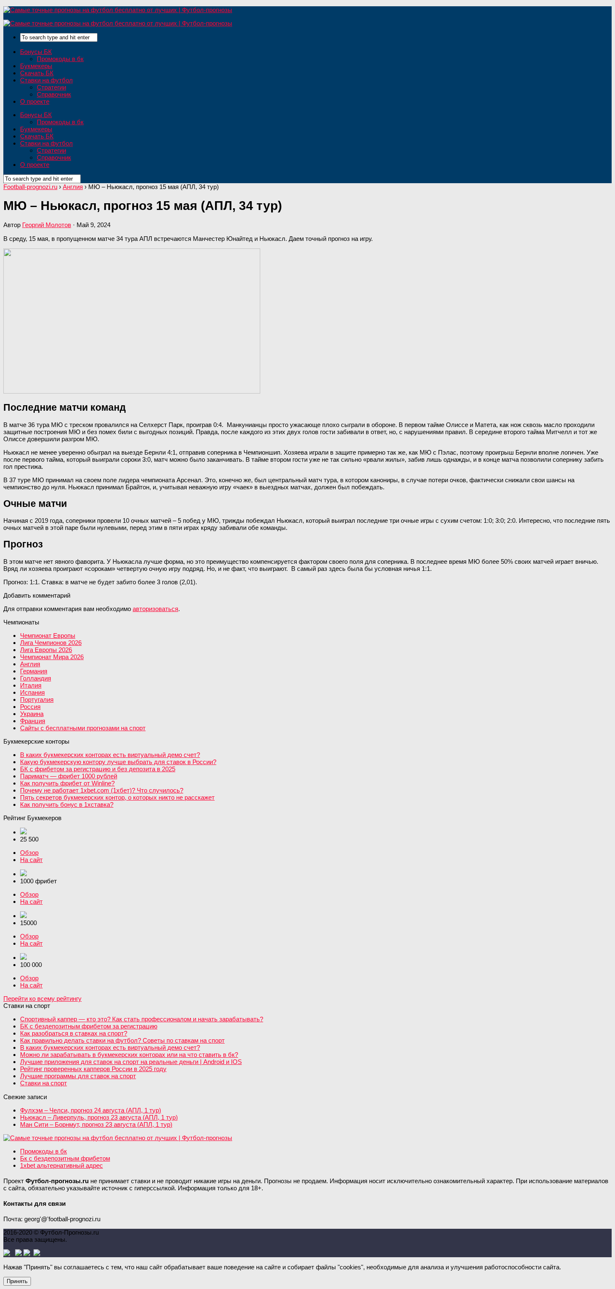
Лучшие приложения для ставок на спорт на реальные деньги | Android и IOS (131, 1061)
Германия (33, 671)
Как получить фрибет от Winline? (67, 783)
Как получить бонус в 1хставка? (66, 804)
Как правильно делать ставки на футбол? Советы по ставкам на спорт (122, 1040)
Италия (30, 685)
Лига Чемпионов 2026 (51, 642)
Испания (32, 692)
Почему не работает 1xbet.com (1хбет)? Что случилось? (101, 790)
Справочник (54, 94)
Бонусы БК (36, 51)
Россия (30, 706)
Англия (30, 664)
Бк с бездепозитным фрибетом (65, 1158)
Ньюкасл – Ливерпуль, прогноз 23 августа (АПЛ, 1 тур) (99, 1117)
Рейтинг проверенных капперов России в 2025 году (93, 1068)
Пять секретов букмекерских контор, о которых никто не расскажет (117, 797)
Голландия (35, 678)
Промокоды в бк (60, 58)
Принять (17, 1281)
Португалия (37, 699)
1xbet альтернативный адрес (61, 1165)
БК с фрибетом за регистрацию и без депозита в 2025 (97, 768)
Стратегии (51, 87)
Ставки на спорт (43, 1083)
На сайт (31, 859)
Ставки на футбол (46, 80)
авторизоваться (155, 608)
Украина (32, 713)
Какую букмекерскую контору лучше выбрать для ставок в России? (118, 761)
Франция (32, 720)
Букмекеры (36, 65)
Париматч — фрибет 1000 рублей (68, 776)
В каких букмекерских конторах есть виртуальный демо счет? (110, 754)
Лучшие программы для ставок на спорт (78, 1075)
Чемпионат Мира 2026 (52, 656)
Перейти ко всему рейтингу (42, 998)
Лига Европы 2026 (46, 649)
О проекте (34, 101)
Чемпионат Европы (47, 635)
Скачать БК (37, 73)
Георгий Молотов (46, 224)
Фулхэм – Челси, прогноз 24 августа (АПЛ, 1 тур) (90, 1110)
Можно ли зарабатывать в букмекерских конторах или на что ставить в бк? (129, 1054)
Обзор (29, 852)
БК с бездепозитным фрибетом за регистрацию (88, 1026)
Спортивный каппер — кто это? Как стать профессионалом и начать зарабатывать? (141, 1019)
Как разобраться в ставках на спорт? (73, 1033)
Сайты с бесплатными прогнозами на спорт (83, 727)
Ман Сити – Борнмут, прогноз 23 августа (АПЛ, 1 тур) (96, 1124)
